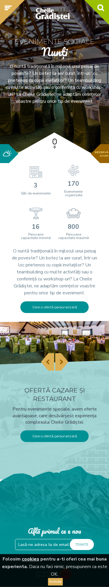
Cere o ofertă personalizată (54, 307)
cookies (30, 559)
